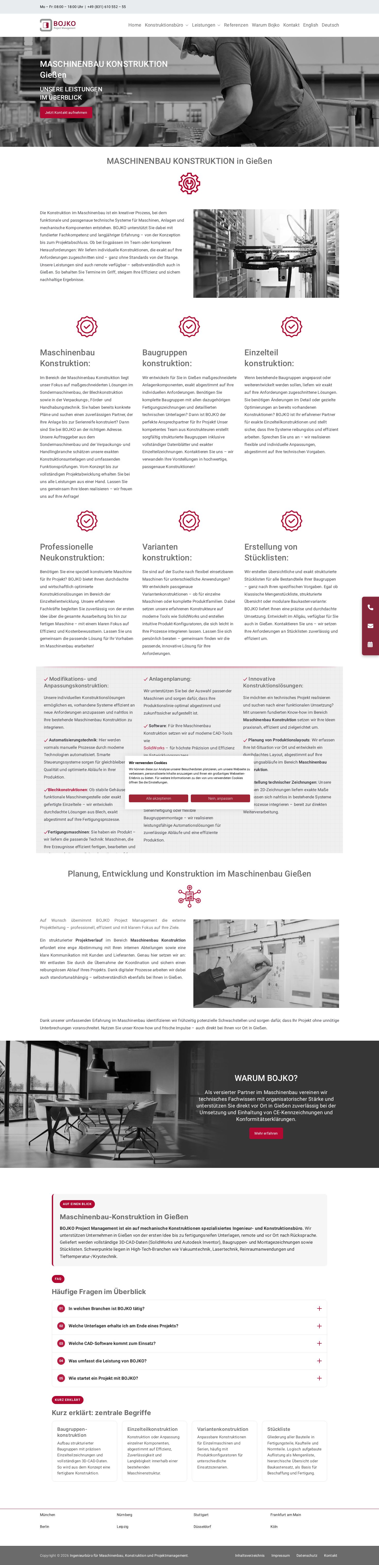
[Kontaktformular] (370, 644)
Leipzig (122, 1526)
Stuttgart (201, 1515)
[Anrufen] (370, 607)
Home (134, 25)
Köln (274, 1526)
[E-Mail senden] (370, 626)
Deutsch (330, 25)
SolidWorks (154, 747)
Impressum (280, 1555)
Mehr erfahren (266, 1133)
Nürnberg (124, 1515)
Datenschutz (306, 1555)
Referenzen (236, 25)
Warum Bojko (266, 25)
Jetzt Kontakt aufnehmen (66, 112)
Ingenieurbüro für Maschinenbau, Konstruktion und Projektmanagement (129, 1555)
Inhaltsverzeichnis (250, 1555)
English (310, 25)
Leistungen (204, 25)
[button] (185, 25)
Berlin (44, 1526)
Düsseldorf (202, 1526)
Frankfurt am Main (285, 1515)
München (47, 1515)
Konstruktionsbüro (164, 25)
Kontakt (291, 25)
